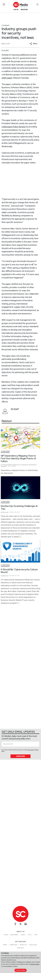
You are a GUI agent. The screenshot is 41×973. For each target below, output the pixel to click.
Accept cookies (20, 970)
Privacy (35, 934)
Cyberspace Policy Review (14, 126)
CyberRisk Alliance (14, 934)
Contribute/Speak (13, 944)
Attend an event (23, 944)
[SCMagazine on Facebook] (15, 924)
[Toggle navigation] (4, 4)
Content (5, 25)
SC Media (6, 934)
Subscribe (20, 756)
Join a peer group (33, 944)
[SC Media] (20, 4)
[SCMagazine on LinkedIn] (25, 924)
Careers (30, 934)
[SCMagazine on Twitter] (20, 924)
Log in (15, 9)
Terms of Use (30, 749)
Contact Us (23, 934)
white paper (7, 78)
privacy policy (35, 964)
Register (24, 9)
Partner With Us (20, 947)
